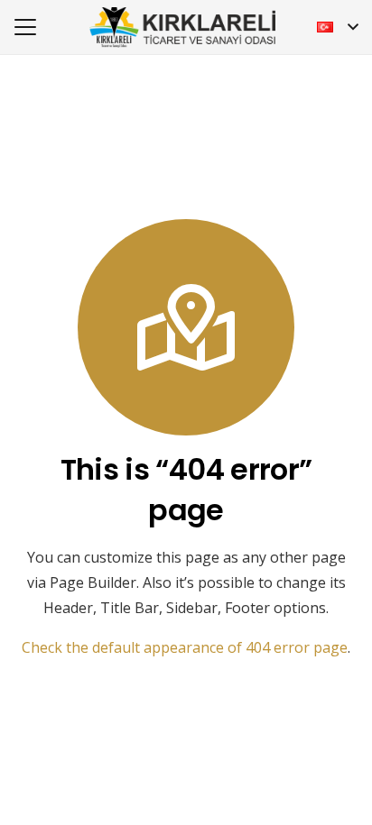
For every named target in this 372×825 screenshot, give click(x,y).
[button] (25, 27)
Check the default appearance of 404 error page (185, 647)
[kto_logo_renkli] (182, 27)
